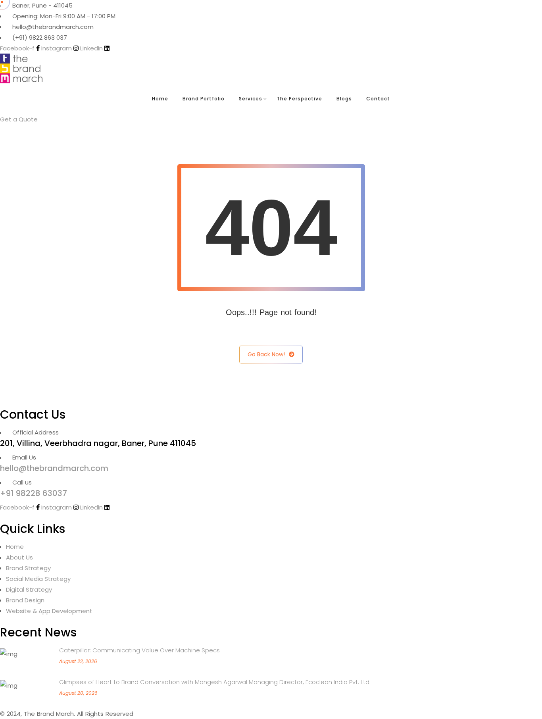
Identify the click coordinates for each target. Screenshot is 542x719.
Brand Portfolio (204, 98)
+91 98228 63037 (33, 493)
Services (250, 98)
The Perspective (299, 98)
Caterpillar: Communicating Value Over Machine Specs (139, 650)
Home (160, 98)
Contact (378, 98)
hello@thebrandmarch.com (54, 468)
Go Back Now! (266, 354)
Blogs (344, 98)
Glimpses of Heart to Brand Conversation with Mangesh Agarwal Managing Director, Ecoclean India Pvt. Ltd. (215, 682)
